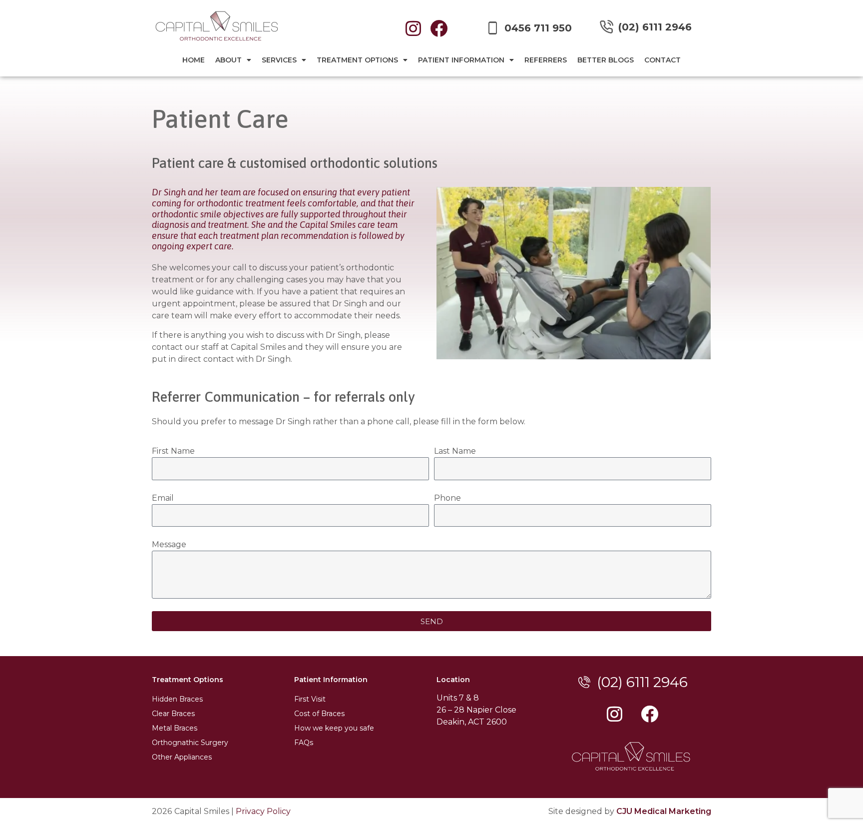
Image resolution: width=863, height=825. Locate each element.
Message (169, 544)
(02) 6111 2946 (655, 27)
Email (163, 498)
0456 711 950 (538, 28)
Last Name (455, 451)
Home (193, 59)
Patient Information (461, 59)
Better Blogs (605, 59)
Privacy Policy (263, 811)
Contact (662, 59)
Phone (447, 498)
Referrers (545, 59)
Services (279, 59)
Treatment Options (357, 59)
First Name (173, 451)
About (228, 59)
